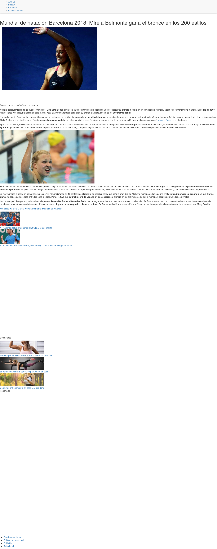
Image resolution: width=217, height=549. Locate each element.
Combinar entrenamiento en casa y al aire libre (22, 387)
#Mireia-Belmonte (33, 208)
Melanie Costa (164, 120)
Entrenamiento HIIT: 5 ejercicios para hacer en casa (24, 371)
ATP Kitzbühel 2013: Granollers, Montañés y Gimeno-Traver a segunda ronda (36, 245)
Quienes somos (15, 10)
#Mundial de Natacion (52, 208)
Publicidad (8, 543)
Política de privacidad (14, 540)
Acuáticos (4, 208)
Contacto (12, 7)
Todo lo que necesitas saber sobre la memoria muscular (26, 355)
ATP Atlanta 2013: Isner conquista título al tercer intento (26, 227)
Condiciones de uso (13, 537)
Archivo (11, 1)
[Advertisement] (72, 96)
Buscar (11, 4)
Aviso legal (9, 546)
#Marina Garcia (17, 208)
